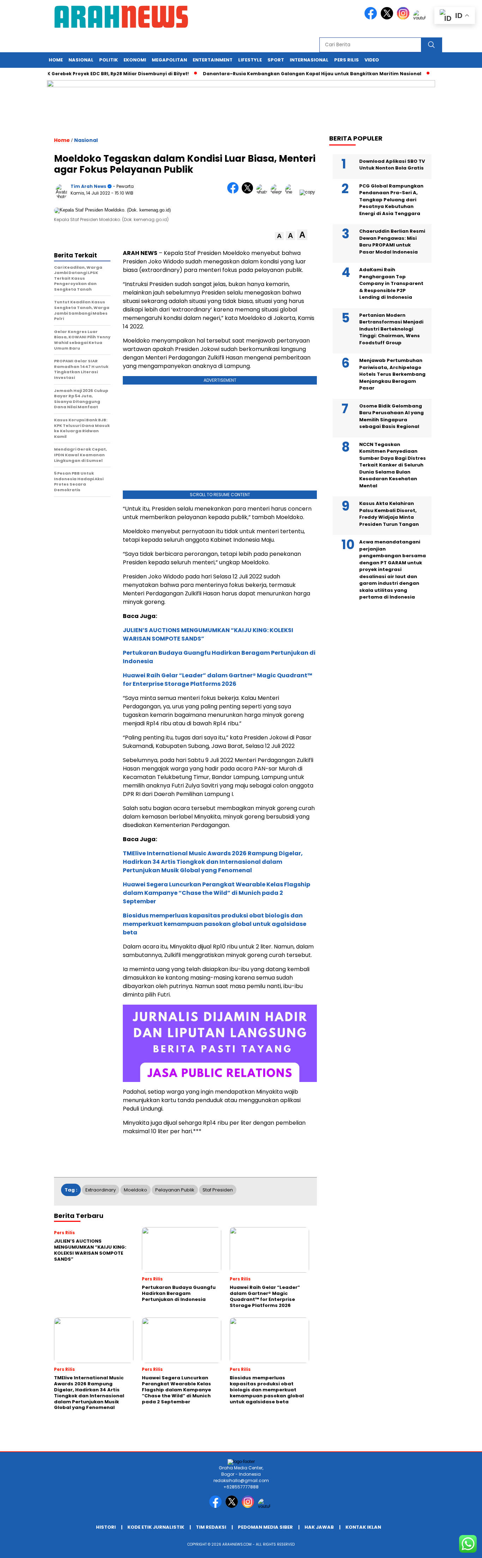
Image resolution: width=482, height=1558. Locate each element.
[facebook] (371, 17)
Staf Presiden (218, 1190)
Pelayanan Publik (174, 1190)
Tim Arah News (88, 186)
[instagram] (404, 17)
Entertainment (213, 60)
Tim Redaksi (211, 1527)
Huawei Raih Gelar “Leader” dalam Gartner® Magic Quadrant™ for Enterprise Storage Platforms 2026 (217, 679)
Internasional (309, 60)
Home (56, 60)
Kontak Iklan (363, 1527)
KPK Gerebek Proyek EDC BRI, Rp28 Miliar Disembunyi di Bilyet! (96, 74)
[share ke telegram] (278, 192)
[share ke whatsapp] (263, 192)
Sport (275, 60)
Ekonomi (134, 60)
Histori (106, 1527)
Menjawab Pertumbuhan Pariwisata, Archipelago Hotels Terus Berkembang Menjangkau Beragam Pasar (392, 374)
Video (371, 60)
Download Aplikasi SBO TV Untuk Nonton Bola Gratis (392, 164)
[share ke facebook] (234, 192)
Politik (108, 60)
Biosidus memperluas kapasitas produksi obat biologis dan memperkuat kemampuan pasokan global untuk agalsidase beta (214, 923)
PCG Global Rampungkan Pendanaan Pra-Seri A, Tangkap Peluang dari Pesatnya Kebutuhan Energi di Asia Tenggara (391, 199)
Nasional (81, 60)
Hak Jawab (319, 1527)
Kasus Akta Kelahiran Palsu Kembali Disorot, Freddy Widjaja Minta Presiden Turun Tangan (389, 514)
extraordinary (100, 1190)
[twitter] (388, 17)
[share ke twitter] (249, 192)
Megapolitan (169, 60)
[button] (279, 236)
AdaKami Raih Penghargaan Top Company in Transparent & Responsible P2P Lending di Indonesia (391, 283)
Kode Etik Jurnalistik (155, 1527)
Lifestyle (250, 60)
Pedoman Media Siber (265, 1527)
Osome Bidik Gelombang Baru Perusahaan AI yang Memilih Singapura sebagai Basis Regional (391, 416)
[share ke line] (292, 192)
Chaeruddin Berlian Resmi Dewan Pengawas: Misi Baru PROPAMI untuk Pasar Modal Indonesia (392, 241)
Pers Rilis (346, 60)
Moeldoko (135, 1190)
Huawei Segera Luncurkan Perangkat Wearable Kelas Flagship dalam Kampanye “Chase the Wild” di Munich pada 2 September (216, 892)
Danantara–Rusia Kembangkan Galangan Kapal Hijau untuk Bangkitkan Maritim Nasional (294, 74)
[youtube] (420, 17)
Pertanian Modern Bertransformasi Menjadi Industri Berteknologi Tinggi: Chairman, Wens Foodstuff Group (391, 328)
